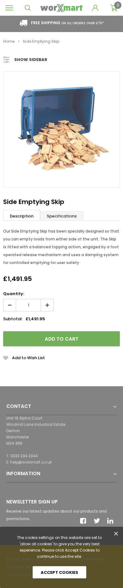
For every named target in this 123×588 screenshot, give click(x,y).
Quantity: (13, 294)
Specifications (62, 216)
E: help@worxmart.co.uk (29, 462)
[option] (61, 129)
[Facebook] (85, 520)
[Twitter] (98, 520)
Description (21, 216)
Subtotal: (13, 319)
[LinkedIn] (112, 520)
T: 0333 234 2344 (22, 456)
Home (9, 41)
